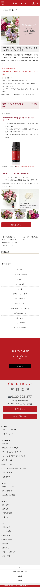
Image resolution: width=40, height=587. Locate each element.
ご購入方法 (6, 527)
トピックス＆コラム (20, 313)
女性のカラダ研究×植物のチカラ (13, 456)
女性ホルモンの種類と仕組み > (30, 238)
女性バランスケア (20, 303)
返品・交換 (6, 556)
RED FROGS (18, 586)
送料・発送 (6, 535)
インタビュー (20, 318)
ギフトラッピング (8, 552)
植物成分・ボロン (8, 460)
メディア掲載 (20, 284)
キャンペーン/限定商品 (20, 274)
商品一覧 (5, 443)
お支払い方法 (7, 539)
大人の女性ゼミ (7, 491)
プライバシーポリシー (20, 567)
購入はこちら (16, 225)
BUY (3, 523)
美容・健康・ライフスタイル (20, 308)
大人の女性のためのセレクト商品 (14, 468)
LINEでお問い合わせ (20, 416)
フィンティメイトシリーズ (11, 452)
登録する (20, 366)
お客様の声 (6, 477)
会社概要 (20, 576)
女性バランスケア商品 (10, 448)
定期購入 (5, 548)
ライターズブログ (20, 323)
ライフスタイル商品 (20, 327)
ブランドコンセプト (9, 429)
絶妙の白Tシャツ (8, 486)
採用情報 (20, 580)
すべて (14, 10)
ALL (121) (20, 269)
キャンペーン (7, 472)
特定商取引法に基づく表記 (20, 571)
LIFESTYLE (5, 483)
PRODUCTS (5, 440)
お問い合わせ (20, 409)
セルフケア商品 (20, 298)
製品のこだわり (7, 464)
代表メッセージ (7, 434)
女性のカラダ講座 (8, 495)
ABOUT (4, 426)
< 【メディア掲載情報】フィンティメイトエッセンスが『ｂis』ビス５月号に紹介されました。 (9, 241)
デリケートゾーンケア (20, 294)
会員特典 (5, 543)
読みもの (5, 505)
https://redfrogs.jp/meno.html (25, 166)
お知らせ (20, 279)
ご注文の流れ (7, 531)
